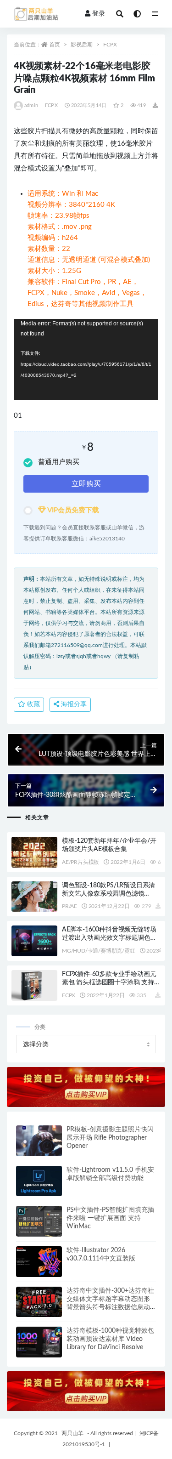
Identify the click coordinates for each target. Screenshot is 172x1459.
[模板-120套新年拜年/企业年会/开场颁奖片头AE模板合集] (34, 852)
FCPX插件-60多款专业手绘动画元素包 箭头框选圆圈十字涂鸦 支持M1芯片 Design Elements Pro (109, 982)
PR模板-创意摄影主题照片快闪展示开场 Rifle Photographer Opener (110, 1137)
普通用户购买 (58, 462)
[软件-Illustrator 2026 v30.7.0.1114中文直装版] (39, 1261)
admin (31, 105)
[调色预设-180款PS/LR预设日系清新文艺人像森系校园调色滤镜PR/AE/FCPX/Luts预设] (34, 896)
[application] (86, 359)
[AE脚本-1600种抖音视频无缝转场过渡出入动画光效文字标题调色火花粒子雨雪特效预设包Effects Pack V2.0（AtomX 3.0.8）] (34, 940)
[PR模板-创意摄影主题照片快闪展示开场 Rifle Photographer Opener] (39, 1140)
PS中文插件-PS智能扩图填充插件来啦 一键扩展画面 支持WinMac (110, 1218)
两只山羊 (72, 1433)
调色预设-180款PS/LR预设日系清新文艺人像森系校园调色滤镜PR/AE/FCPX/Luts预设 (108, 893)
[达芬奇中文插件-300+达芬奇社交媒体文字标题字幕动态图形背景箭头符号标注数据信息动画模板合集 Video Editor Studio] (39, 1302)
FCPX (110, 44)
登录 (98, 14)
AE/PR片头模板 (80, 862)
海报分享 (73, 704)
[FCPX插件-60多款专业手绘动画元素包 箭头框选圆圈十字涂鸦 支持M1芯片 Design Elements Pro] (34, 985)
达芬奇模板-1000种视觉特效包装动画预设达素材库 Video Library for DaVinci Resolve (110, 1339)
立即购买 (86, 484)
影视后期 (82, 44)
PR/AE (69, 906)
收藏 (32, 704)
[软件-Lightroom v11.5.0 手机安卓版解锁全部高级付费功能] (39, 1181)
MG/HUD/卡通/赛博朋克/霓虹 (98, 951)
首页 (54, 44)
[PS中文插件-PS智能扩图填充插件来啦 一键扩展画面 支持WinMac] (39, 1221)
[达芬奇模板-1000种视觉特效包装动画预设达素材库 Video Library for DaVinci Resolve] (39, 1342)
